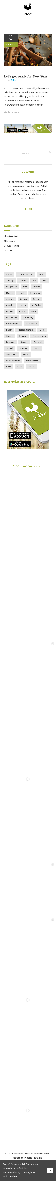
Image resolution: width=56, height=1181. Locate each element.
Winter (31, 367)
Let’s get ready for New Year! (26, 76)
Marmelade (11, 317)
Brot (44, 280)
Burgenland (11, 287)
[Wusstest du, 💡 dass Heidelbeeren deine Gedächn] (28, 834)
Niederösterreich (26, 330)
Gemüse (10, 299)
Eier (25, 287)
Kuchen (9, 311)
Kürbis (22, 311)
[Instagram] (30, 209)
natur (9, 330)
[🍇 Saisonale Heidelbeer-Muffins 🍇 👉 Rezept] (28, 503)
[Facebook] (25, 209)
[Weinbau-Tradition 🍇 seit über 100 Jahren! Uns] (28, 669)
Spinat (36, 348)
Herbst (23, 305)
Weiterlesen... (11, 112)
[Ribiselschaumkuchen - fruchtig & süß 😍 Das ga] (28, 779)
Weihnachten (32, 360)
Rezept (24, 342)
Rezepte (8, 250)
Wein (8, 367)
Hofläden (36, 305)
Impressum (18, 1158)
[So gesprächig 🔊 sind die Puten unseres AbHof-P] (28, 1000)
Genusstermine (11, 246)
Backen (23, 280)
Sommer (23, 348)
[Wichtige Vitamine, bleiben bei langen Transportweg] (28, 945)
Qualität (23, 336)
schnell (9, 348)
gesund (36, 299)
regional (10, 342)
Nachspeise (31, 324)
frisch (21, 293)
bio (34, 280)
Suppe (26, 354)
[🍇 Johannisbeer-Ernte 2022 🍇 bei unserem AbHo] (28, 889)
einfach (36, 287)
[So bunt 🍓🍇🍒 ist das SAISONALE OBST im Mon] (28, 1055)
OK (50, 1170)
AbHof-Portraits (12, 236)
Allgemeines (10, 44)
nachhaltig (28, 317)
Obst (42, 330)
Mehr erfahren (10, 1176)
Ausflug (10, 280)
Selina (13, 80)
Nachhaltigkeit (13, 324)
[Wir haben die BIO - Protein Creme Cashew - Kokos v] (28, 1110)
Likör (33, 311)
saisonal (38, 342)
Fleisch (9, 293)
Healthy (9, 305)
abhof (9, 274)
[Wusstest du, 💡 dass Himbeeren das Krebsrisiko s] (28, 613)
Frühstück (35, 293)
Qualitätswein (39, 336)
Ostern (9, 336)
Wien (19, 367)
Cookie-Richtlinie (33, 1158)
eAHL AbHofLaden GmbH (17, 1153)
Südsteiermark (13, 360)
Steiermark (11, 354)
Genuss (23, 299)
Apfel (41, 274)
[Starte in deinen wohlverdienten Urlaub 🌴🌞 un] (28, 558)
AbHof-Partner (25, 274)
